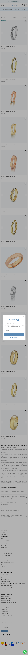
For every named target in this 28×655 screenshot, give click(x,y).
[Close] (23, 316)
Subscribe (14, 334)
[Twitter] (10, 337)
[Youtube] (14, 337)
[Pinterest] (17, 337)
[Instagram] (16, 337)
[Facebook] (12, 337)
